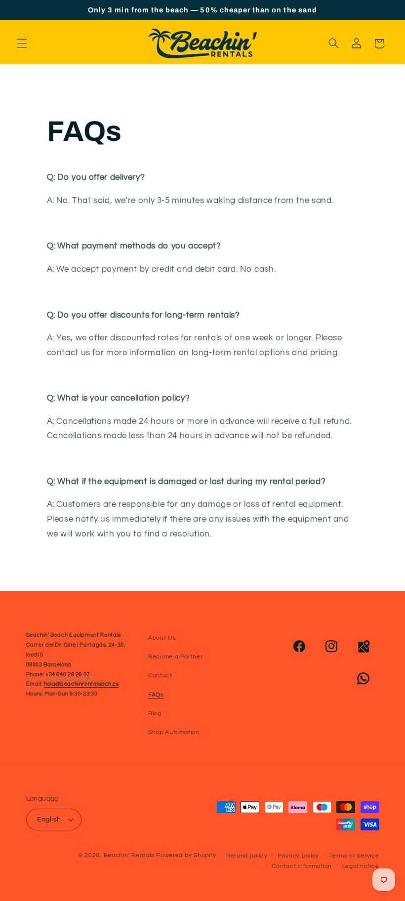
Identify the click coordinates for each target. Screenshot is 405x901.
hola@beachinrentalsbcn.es (81, 684)
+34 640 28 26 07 (67, 674)
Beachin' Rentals (129, 855)
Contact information (302, 866)
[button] (21, 43)
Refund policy (247, 856)
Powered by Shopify (186, 855)
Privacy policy (298, 856)
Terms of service (354, 856)
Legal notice (360, 866)
